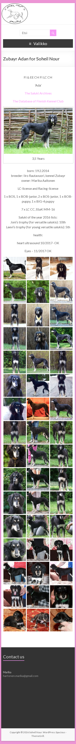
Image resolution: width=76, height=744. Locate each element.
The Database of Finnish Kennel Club (38, 101)
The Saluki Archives (38, 93)
